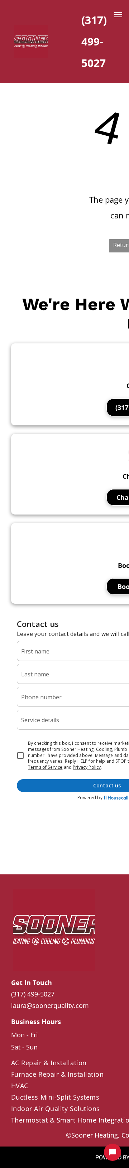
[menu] (118, 15)
